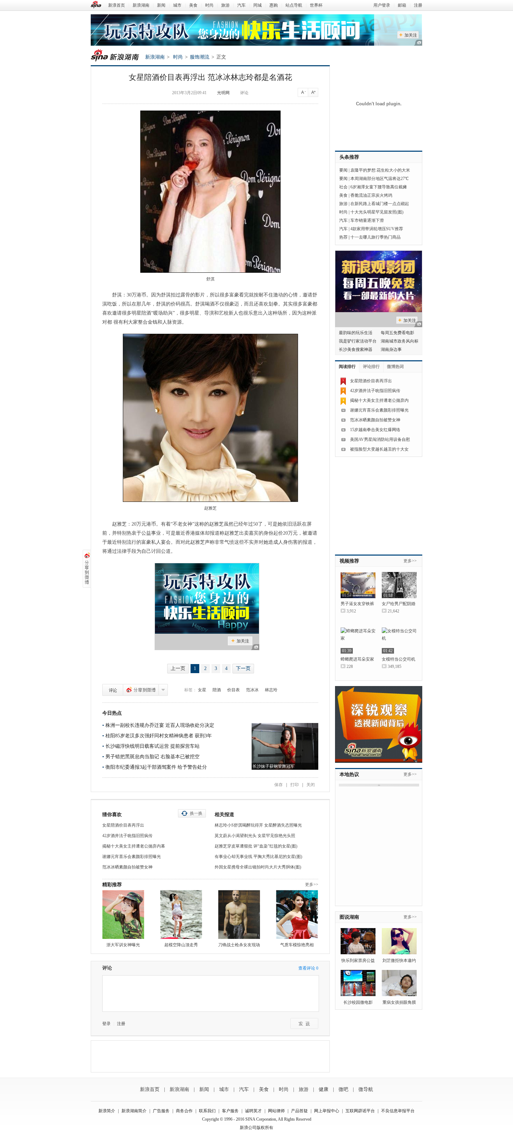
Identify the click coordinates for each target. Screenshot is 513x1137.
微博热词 (395, 366)
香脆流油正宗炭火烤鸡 (371, 195)
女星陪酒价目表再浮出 (123, 825)
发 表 (304, 1023)
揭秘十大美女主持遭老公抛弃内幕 (133, 846)
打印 (294, 784)
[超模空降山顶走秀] (181, 914)
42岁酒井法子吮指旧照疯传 (127, 835)
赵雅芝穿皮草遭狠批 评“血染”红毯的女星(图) (256, 846)
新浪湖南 (141, 5)
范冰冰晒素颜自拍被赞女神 (127, 867)
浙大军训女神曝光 (123, 944)
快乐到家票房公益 (358, 960)
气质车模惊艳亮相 (297, 944)
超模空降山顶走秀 (181, 944)
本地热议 (349, 774)
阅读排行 (347, 366)
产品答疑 (299, 1110)
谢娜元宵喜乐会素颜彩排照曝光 (131, 856)
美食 (193, 5)
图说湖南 (349, 917)
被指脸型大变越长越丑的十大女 (379, 449)
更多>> (311, 884)
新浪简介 (106, 1110)
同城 (257, 5)
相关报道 (224, 814)
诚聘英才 (253, 1110)
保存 (278, 784)
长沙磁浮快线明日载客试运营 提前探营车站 (152, 746)
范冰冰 (252, 689)
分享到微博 (141, 690)
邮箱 (402, 5)
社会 (343, 187)
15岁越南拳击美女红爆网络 (375, 429)
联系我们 (207, 1110)
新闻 (161, 5)
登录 (106, 1023)
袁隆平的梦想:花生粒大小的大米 (380, 170)
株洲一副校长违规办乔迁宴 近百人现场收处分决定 (159, 725)
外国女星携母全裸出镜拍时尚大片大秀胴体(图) (258, 867)
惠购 (273, 5)
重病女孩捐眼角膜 (399, 1002)
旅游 (225, 5)
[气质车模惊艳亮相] (297, 914)
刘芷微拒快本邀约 (399, 960)
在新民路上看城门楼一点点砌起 (379, 203)
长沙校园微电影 (358, 1002)
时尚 (209, 5)
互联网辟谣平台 (360, 1110)
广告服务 (161, 1110)
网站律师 (276, 1110)
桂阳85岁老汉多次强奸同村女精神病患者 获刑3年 (158, 735)
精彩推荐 (112, 884)
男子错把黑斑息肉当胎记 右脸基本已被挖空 (152, 756)
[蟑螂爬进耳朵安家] (358, 640)
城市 (177, 5)
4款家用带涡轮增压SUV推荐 (376, 228)
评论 (244, 92)
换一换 (196, 813)
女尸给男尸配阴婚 (398, 603)
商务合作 (184, 1110)
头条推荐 (349, 157)
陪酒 (217, 689)
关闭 (310, 784)
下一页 (243, 668)
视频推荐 (349, 561)
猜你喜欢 (112, 814)
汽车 (241, 5)
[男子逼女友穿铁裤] (358, 585)
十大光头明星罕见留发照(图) (376, 212)
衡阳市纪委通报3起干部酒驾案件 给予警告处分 (156, 767)
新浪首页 (116, 5)
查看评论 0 (308, 968)
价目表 (233, 689)
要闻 (343, 170)
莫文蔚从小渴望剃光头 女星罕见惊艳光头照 (255, 835)
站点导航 (293, 5)
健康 (323, 1089)
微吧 (343, 1089)
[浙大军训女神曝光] (123, 914)
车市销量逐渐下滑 (367, 220)
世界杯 (316, 5)
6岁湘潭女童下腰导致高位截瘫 (378, 187)
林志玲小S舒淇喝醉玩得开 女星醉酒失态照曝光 (258, 825)
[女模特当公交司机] (399, 640)
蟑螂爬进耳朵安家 (357, 659)
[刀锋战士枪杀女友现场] (239, 914)
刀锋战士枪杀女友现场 (239, 944)
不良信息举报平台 (398, 1110)
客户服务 (230, 1110)
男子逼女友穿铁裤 (357, 603)
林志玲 (271, 689)
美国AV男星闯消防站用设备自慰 (380, 439)
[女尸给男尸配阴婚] (399, 585)
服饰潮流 (199, 57)
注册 (418, 5)
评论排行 (371, 366)
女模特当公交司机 (398, 659)
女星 (202, 689)
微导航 (365, 1089)
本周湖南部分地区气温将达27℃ (379, 178)
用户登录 (381, 5)
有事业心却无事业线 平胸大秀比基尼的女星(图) (258, 856)
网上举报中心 (326, 1110)
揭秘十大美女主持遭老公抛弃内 (379, 400)
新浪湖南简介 (134, 1110)
